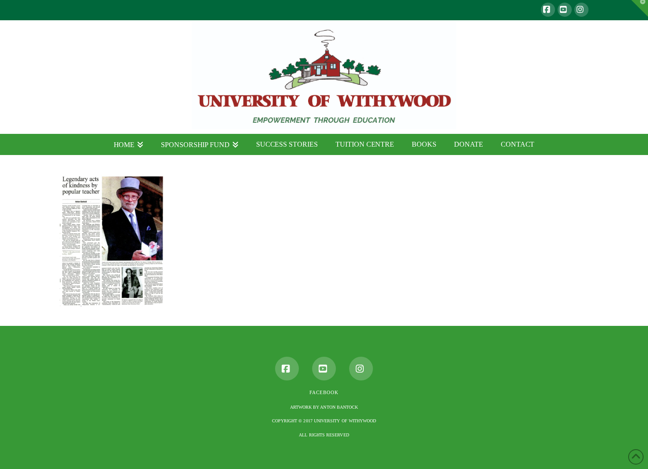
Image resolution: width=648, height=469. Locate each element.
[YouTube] (565, 10)
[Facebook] (548, 10)
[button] (639, 8)
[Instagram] (581, 10)
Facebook (324, 392)
